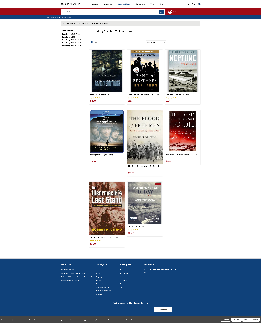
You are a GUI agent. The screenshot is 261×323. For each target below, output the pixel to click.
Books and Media (124, 4)
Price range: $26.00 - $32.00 (71, 37)
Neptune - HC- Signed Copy (177, 94)
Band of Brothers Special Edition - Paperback (144, 94)
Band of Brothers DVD (99, 94)
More (161, 4)
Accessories (108, 4)
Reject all (236, 320)
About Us (99, 273)
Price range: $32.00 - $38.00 (71, 40)
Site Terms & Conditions (104, 291)
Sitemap (99, 294)
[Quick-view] (107, 66)
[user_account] (188, 4)
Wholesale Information (103, 287)
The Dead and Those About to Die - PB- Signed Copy (182, 155)
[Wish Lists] (192, 4)
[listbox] (159, 42)
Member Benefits (102, 284)
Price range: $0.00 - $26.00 (71, 34)
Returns (99, 280)
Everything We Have (136, 226)
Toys (152, 4)
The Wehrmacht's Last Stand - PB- (104, 237)
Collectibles (140, 4)
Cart (97, 270)
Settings (226, 320)
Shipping (99, 277)
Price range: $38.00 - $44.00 (71, 43)
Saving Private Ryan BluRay (101, 155)
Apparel (95, 4)
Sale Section (178, 12)
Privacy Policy (130, 320)
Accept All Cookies (251, 320)
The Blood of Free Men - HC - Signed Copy (144, 166)
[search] (161, 12)
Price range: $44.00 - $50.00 (71, 46)
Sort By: (149, 42)
